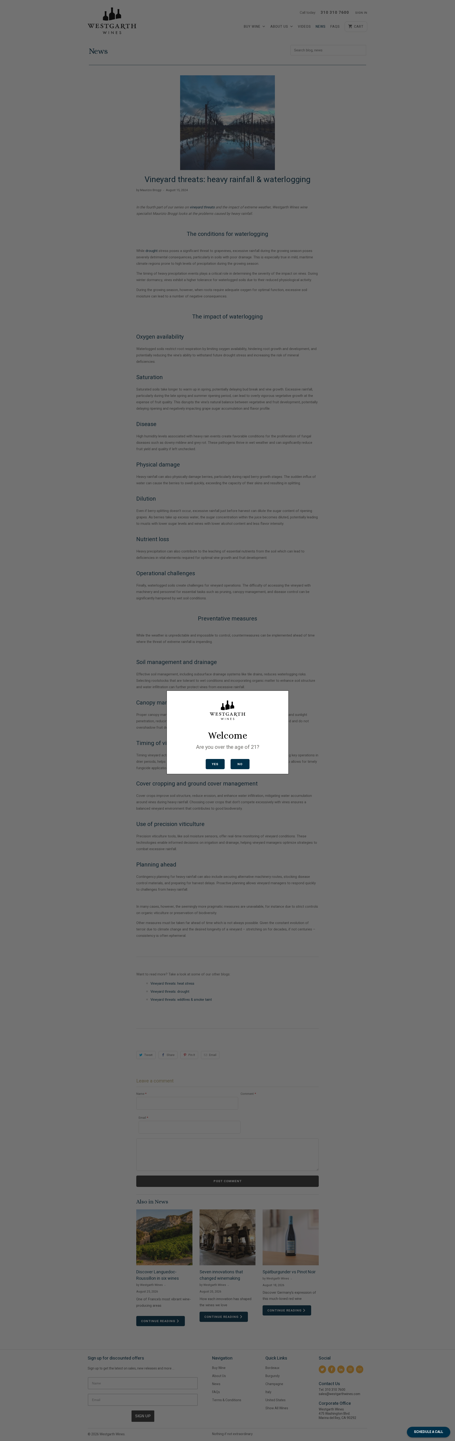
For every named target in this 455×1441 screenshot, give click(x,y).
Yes (215, 764)
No (239, 764)
